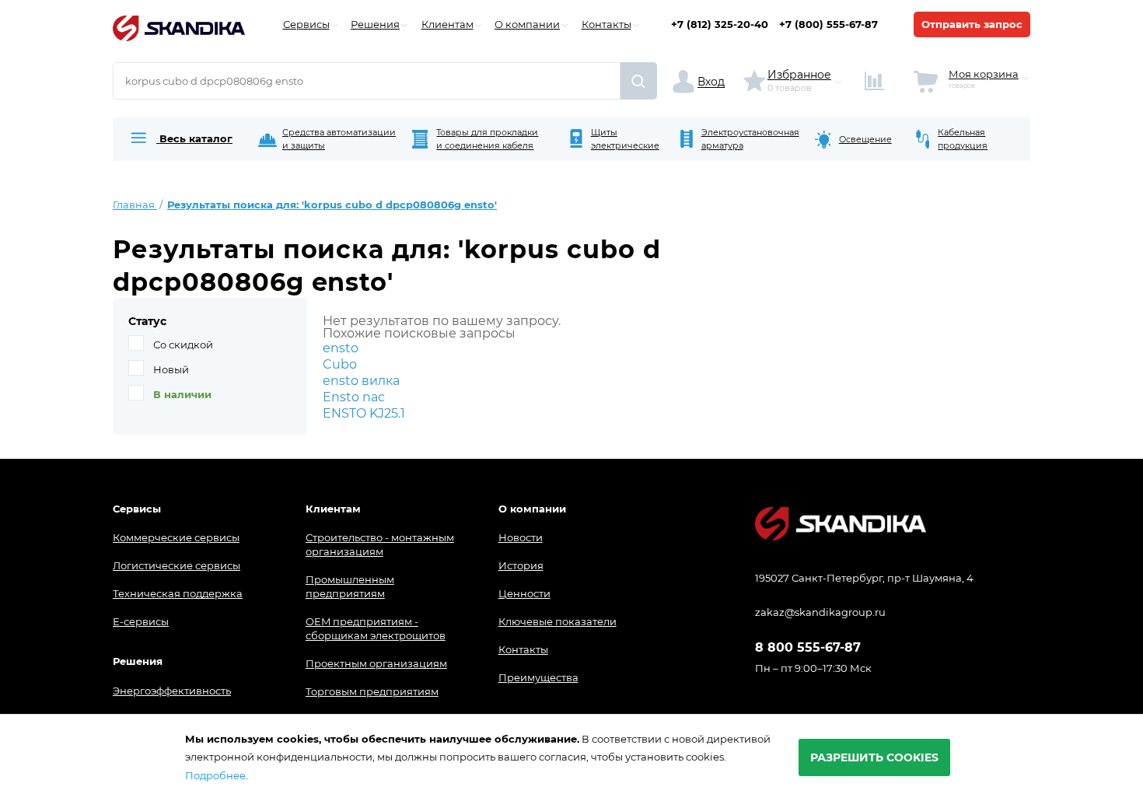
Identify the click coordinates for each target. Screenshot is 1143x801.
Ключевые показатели (557, 621)
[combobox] (366, 81)
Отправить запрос (971, 24)
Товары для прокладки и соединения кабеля (487, 139)
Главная (135, 204)
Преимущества (538, 677)
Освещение (865, 139)
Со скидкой (183, 344)
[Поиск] (638, 81)
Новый (171, 369)
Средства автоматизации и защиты (339, 139)
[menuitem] (180, 139)
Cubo (340, 364)
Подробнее (215, 775)
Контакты (523, 649)
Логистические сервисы (176, 565)
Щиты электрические (625, 139)
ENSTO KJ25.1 (364, 413)
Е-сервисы (141, 621)
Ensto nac (354, 397)
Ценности (524, 593)
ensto (340, 348)
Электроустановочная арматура (750, 139)
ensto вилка (361, 380)
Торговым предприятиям (372, 691)
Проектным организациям (376, 663)
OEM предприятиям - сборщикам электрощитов (376, 628)
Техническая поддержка (178, 593)
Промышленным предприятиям (350, 586)
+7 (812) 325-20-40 (719, 24)
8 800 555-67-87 (808, 648)
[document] (571, 757)
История (521, 565)
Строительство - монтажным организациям (380, 544)
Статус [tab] (147, 321)
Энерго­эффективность (172, 690)
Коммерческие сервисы (176, 537)
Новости (520, 537)
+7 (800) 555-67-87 (828, 24)
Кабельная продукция (962, 139)
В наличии (182, 394)
